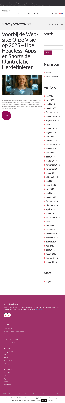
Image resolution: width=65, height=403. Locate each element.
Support (44, 14)
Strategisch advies (9, 352)
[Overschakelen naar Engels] (62, 13)
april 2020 (50, 181)
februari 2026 (52, 112)
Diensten (36, 14)
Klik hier (10, 328)
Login (48, 281)
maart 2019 (51, 197)
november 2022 (53, 165)
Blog (5, 379)
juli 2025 (49, 124)
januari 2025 (51, 128)
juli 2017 (49, 221)
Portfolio (6, 376)
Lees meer (39, 309)
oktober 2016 (52, 238)
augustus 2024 (52, 132)
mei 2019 (50, 189)
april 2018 (50, 209)
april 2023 (50, 157)
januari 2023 (51, 161)
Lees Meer (50, 400)
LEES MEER (6, 116)
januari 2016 (51, 262)
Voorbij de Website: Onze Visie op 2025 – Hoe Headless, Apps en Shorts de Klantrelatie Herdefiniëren (20, 50)
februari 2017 (52, 229)
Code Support (7, 364)
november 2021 (53, 169)
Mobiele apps (7, 355)
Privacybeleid (7, 384)
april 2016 (50, 250)
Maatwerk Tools (8, 361)
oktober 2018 (52, 205)
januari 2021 (51, 173)
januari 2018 (51, 213)
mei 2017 (50, 225)
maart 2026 (51, 108)
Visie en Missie (28, 14)
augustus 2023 (52, 149)
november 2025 (53, 116)
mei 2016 (50, 246)
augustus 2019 (52, 185)
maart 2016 (51, 254)
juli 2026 (49, 96)
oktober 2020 (52, 177)
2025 (57, 24)
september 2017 (53, 217)
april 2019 (50, 193)
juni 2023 (50, 153)
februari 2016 (52, 258)
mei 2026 (50, 100)
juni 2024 (50, 136)
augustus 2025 (52, 120)
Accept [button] (44, 400)
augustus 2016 (52, 242)
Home (19, 14)
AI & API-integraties (9, 358)
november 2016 (53, 234)
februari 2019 (52, 201)
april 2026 (50, 104)
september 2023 (53, 144)
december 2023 (52, 140)
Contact (51, 14)
